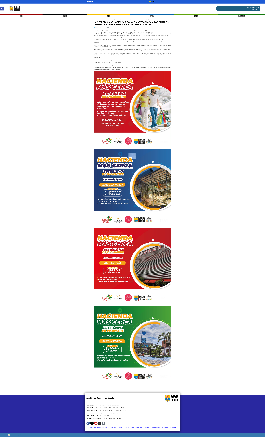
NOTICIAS (152, 16)
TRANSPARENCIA (241, 16)
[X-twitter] (92, 423)
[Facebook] (88, 423)
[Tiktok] (103, 423)
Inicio (95, 19)
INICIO (21, 16)
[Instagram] (99, 423)
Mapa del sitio (165, 427)
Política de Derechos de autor (152, 427)
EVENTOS (108, 16)
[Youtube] (96, 423)
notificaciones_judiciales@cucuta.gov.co (111, 418)
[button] (2, 8)
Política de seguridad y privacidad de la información (103, 427)
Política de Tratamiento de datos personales (130, 427)
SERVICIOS (65, 16)
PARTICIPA (196, 16)
